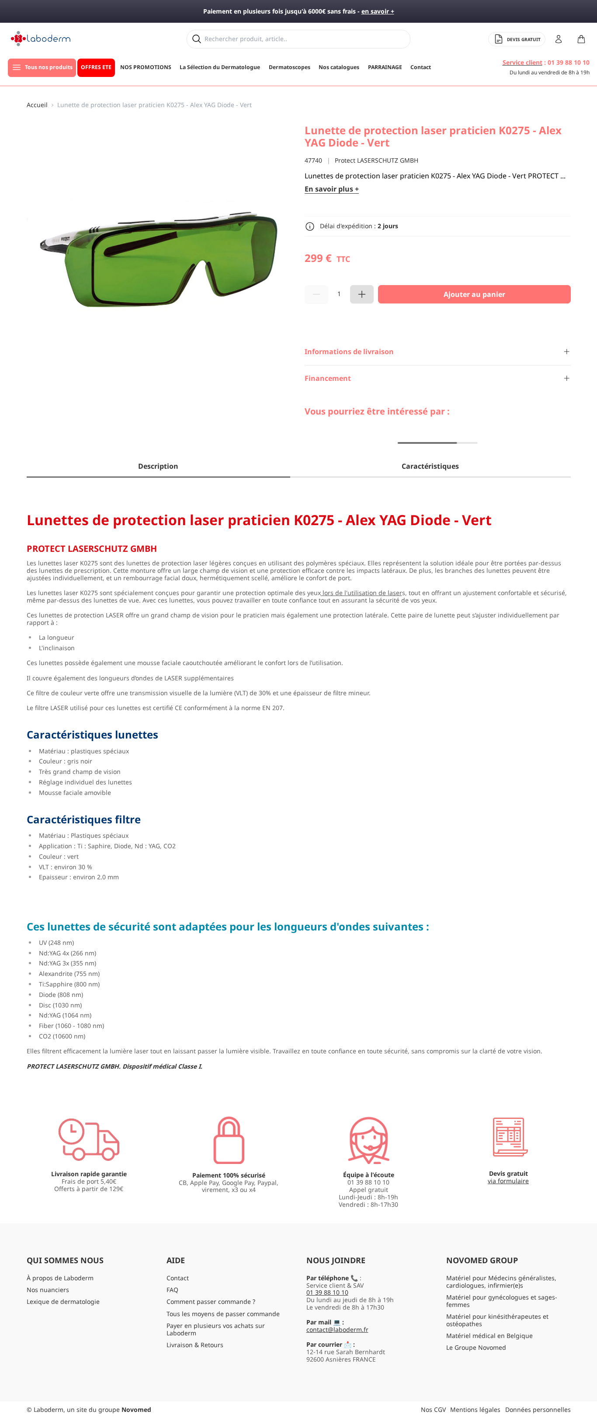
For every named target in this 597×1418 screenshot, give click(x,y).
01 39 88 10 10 (327, 1292)
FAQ (172, 1290)
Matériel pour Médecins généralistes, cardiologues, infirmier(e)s (501, 1281)
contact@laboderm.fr (337, 1329)
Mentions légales (475, 1409)
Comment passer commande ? (211, 1301)
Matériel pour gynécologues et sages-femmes (501, 1301)
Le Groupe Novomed (476, 1347)
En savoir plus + (332, 189)
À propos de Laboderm (60, 1278)
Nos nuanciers (48, 1290)
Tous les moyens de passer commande (223, 1314)
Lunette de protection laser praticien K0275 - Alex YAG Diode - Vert (154, 105)
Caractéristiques (430, 466)
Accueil (37, 105)
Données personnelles (538, 1409)
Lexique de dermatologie (63, 1301)
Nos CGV (433, 1409)
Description (158, 466)
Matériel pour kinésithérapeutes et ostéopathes (497, 1320)
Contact (178, 1278)
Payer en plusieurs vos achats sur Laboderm (216, 1329)
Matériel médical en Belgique (489, 1335)
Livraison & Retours (195, 1345)
